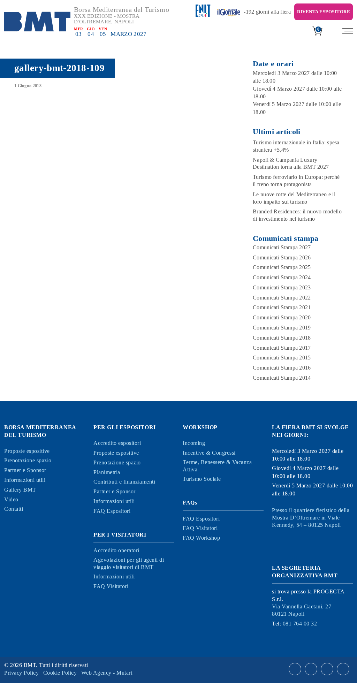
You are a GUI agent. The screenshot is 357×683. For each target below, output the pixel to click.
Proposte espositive (27, 451)
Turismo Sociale (202, 479)
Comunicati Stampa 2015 (282, 358)
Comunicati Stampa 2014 (282, 378)
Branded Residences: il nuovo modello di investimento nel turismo (297, 215)
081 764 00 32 (300, 624)
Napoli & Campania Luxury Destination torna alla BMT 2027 (291, 163)
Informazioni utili (24, 480)
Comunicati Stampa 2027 (282, 247)
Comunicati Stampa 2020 (282, 317)
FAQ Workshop (201, 538)
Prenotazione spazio (28, 460)
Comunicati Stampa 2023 (282, 287)
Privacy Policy (21, 673)
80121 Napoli (301, 610)
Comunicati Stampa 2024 (282, 277)
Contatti (13, 509)
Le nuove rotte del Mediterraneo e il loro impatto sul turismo (294, 198)
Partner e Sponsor (25, 470)
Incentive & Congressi (209, 453)
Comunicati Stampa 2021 (282, 307)
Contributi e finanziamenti (124, 482)
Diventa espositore (323, 11)
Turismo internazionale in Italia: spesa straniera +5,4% (296, 146)
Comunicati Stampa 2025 (282, 267)
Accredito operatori (116, 550)
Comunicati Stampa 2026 (282, 257)
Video (11, 499)
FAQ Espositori (111, 511)
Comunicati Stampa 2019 (282, 328)
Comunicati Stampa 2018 (282, 338)
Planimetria (106, 472)
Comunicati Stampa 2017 (282, 348)
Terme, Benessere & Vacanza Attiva (217, 465)
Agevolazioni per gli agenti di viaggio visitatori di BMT (128, 563)
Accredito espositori (117, 443)
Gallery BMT (20, 490)
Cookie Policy (60, 673)
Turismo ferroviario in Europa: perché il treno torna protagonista (296, 180)
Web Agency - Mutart (106, 673)
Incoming (194, 443)
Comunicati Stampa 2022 (282, 298)
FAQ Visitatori (110, 586)
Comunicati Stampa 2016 (282, 368)
